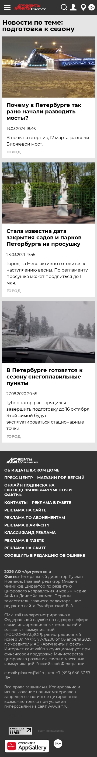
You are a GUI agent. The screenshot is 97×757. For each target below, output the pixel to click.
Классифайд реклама (30, 532)
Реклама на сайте (25, 510)
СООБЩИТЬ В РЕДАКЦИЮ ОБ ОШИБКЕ (44, 555)
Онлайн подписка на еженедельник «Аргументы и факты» (38, 490)
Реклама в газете (51, 502)
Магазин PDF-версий (61, 477)
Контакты (15, 502)
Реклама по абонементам (34, 517)
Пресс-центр (18, 477)
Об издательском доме (31, 470)
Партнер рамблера (51, 730)
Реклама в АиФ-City (26, 525)
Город (13, 152)
